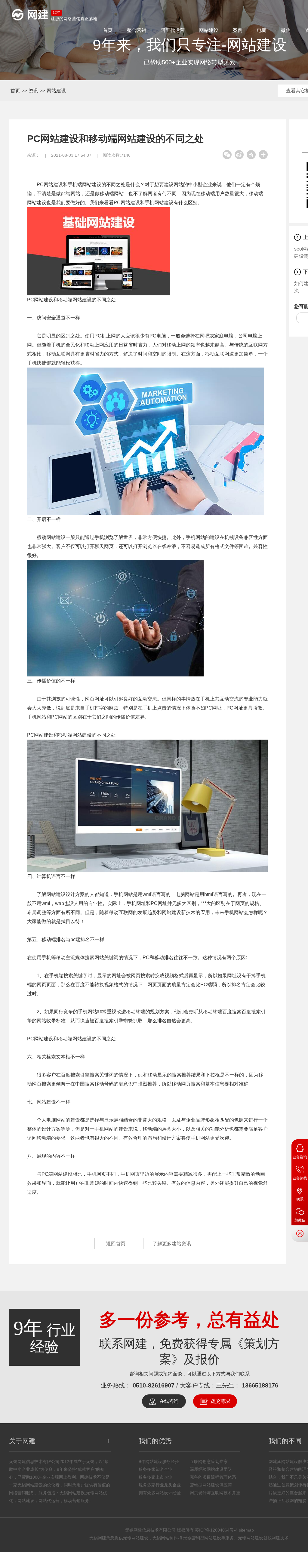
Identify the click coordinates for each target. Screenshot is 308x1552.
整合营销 (136, 30)
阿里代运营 (173, 30)
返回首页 (115, 1243)
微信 (286, 30)
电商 (261, 30)
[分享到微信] (227, 154)
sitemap (246, 1530)
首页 (107, 30)
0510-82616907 (153, 1385)
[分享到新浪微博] (239, 154)
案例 (237, 30)
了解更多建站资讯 (171, 1243)
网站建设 (208, 30)
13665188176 (260, 1385)
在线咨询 (169, 1401)
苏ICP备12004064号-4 (216, 1530)
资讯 (33, 90)
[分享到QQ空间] (251, 154)
